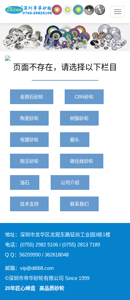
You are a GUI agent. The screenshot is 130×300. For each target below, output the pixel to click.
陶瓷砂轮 (29, 118)
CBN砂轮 (84, 96)
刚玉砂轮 (29, 161)
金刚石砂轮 (31, 96)
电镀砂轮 (29, 139)
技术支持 (29, 204)
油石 (24, 182)
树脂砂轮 (79, 118)
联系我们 (79, 204)
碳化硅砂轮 (81, 161)
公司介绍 (70, 182)
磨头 (74, 139)
